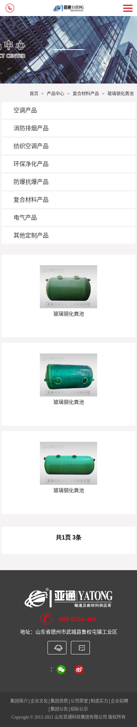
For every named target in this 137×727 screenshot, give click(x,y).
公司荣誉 (79, 701)
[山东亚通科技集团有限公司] (68, 597)
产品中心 (55, 93)
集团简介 (19, 701)
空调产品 (25, 110)
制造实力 (99, 701)
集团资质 (59, 701)
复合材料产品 (86, 93)
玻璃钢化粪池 (120, 93)
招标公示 (79, 709)
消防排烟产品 (31, 128)
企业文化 (39, 701)
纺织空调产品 (31, 146)
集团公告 (59, 709)
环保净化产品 (31, 164)
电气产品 (25, 217)
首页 (34, 93)
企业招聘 (119, 701)
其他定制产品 (31, 235)
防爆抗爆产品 (31, 182)
